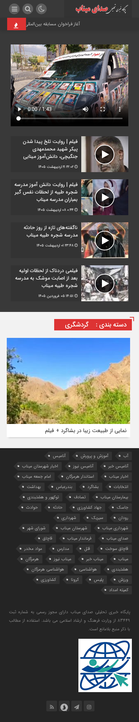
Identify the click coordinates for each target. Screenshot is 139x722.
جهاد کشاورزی (89, 507)
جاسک (122, 507)
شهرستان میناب (74, 528)
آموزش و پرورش (94, 455)
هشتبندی (120, 569)
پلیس (98, 579)
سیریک (97, 517)
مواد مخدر (33, 548)
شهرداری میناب (115, 528)
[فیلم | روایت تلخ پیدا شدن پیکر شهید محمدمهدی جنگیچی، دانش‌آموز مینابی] (69, 154)
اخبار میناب (118, 476)
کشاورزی (48, 579)
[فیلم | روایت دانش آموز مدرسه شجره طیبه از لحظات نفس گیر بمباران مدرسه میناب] (69, 197)
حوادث (32, 507)
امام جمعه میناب (36, 476)
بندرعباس (64, 486)
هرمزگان (32, 559)
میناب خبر (94, 559)
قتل (87, 548)
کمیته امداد (118, 589)
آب (125, 455)
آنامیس (59, 455)
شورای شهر (36, 528)
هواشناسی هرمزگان (47, 569)
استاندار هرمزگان (80, 476)
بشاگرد (93, 486)
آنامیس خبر (118, 466)
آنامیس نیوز (83, 466)
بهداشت (34, 486)
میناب (123, 559)
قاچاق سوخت (116, 548)
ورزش (123, 579)
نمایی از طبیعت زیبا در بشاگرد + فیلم (86, 430)
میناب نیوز (62, 559)
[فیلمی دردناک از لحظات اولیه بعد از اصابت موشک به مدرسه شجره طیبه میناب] (69, 283)
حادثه (57, 507)
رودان (123, 517)
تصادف (80, 497)
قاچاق (47, 538)
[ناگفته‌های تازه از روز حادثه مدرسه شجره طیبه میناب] (69, 240)
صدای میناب (117, 538)
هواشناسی (88, 569)
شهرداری (69, 517)
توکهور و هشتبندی (43, 497)
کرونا (75, 579)
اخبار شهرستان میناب (40, 466)
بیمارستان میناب (114, 497)
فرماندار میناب (79, 538)
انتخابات (121, 486)
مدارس (63, 548)
